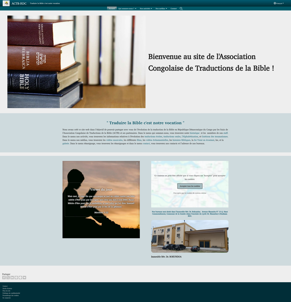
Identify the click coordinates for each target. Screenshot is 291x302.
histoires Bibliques (181, 139)
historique (195, 132)
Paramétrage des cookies (11, 295)
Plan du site (6, 291)
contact (146, 143)
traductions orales (172, 136)
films (139, 139)
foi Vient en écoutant (204, 139)
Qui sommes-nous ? (126, 8)
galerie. (66, 143)
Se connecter (7, 298)
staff (225, 132)
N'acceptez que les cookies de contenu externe (189, 193)
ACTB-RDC (19, 3)
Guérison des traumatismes (215, 136)
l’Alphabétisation (190, 136)
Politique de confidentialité (11, 293)
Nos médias (160, 8)
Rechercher (181, 8)
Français (279, 3)
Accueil (112, 8)
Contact (174, 8)
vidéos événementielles (157, 139)
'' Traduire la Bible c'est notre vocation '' (145, 123)
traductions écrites (153, 136)
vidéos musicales (114, 139)
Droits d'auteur (7, 288)
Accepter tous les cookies (190, 186)
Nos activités (145, 8)
